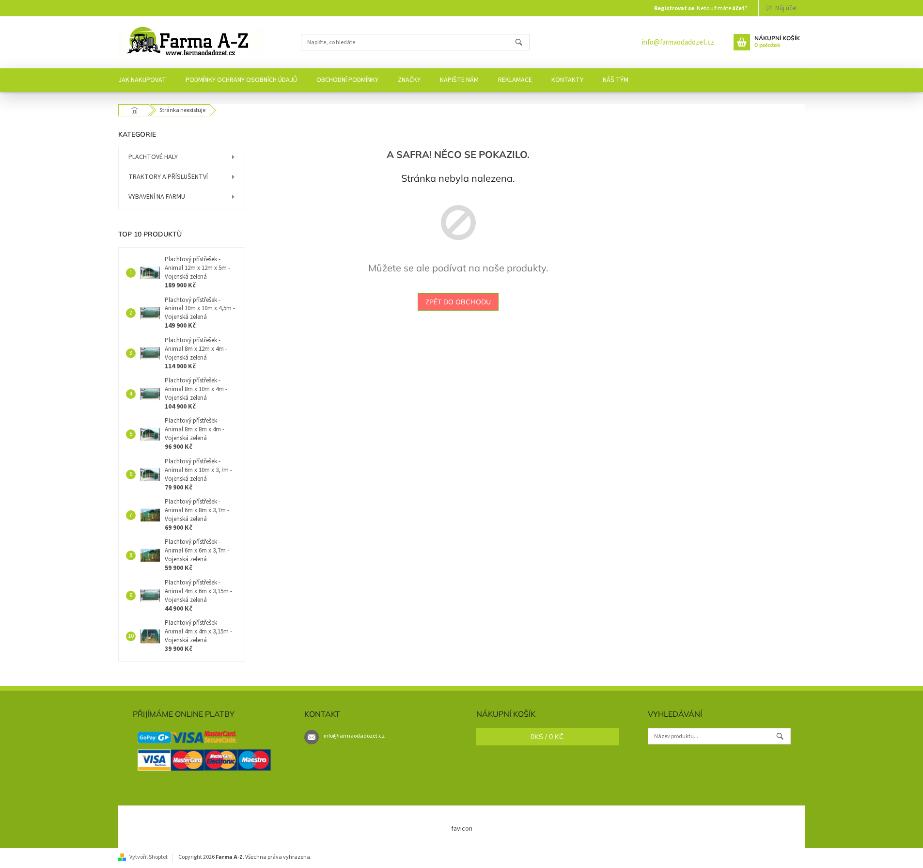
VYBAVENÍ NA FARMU (156, 197)
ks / (547, 736)
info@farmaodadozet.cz (678, 42)
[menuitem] (142, 80)
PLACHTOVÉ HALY (153, 157)
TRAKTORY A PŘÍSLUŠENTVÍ (168, 177)
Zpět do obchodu (458, 302)
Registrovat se (674, 8)
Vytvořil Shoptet (148, 857)
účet (738, 8)
